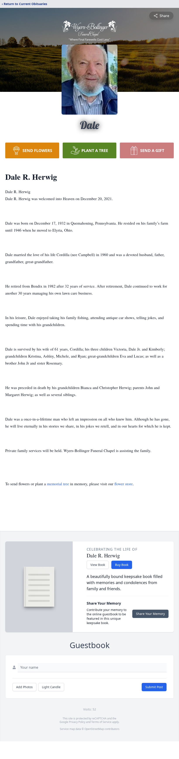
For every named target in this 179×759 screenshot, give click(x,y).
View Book (97, 565)
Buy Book (121, 565)
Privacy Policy (77, 722)
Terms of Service (101, 722)
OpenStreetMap (94, 729)
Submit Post (154, 687)
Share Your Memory (150, 614)
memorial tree (58, 483)
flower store (123, 483)
